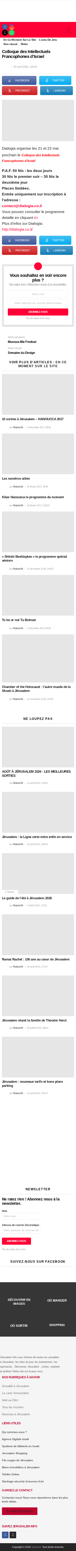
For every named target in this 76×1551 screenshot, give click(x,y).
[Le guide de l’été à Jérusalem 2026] (38, 873)
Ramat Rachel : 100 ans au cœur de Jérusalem (35, 959)
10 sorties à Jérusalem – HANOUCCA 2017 (33, 419)
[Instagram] (12, 27)
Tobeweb (36, 1547)
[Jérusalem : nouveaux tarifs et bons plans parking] (38, 1057)
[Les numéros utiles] (38, 453)
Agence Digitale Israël (15, 1439)
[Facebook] (5, 27)
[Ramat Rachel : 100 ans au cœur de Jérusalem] (38, 934)
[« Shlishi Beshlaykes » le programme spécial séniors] (38, 532)
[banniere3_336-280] (34, 1176)
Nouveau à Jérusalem (16, 1414)
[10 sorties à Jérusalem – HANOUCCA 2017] (38, 394)
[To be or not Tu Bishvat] (38, 595)
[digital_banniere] (38, 1120)
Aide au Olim (10, 1400)
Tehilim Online (10, 1474)
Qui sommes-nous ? (14, 1432)
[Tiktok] (5, 33)
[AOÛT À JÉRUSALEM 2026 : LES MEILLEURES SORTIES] (38, 747)
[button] (68, 30)
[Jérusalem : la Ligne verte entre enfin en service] (38, 812)
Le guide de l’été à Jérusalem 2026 (27, 898)
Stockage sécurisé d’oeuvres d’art (23, 1481)
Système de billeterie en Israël (20, 1446)
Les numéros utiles (16, 478)
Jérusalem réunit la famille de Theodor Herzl (34, 1020)
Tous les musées (13, 1407)
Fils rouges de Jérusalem (17, 1460)
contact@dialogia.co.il (22, 206)
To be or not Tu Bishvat (19, 620)
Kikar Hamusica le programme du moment (33, 497)
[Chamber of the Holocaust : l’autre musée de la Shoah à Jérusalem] (38, 658)
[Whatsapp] (12, 33)
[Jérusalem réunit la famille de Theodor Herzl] (38, 996)
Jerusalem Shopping (14, 1453)
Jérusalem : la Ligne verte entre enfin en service (37, 837)
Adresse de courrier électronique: (21, 1225)
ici (36, 218)
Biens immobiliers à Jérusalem (21, 1467)
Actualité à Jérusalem (15, 1386)
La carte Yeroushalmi (15, 1393)
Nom (4, 1211)
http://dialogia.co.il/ (17, 229)
